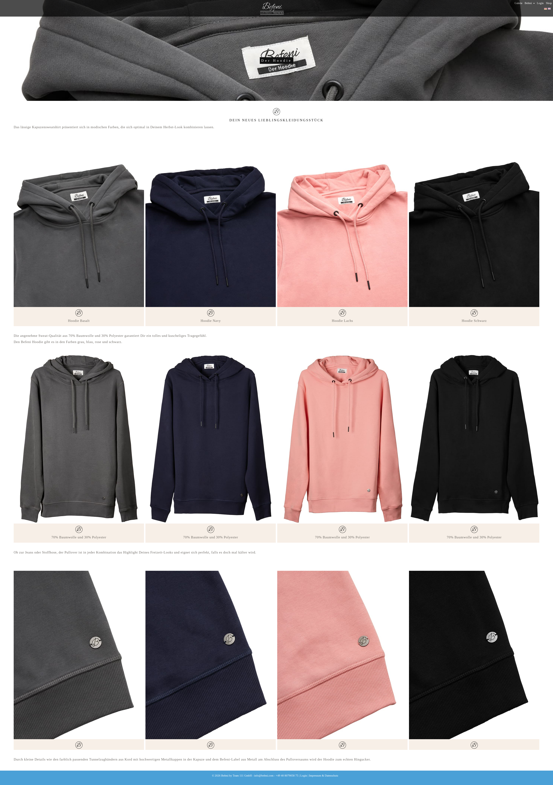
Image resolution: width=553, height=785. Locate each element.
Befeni (529, 3)
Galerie (518, 3)
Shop (549, 3)
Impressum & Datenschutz (323, 775)
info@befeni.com (263, 775)
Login (540, 3)
